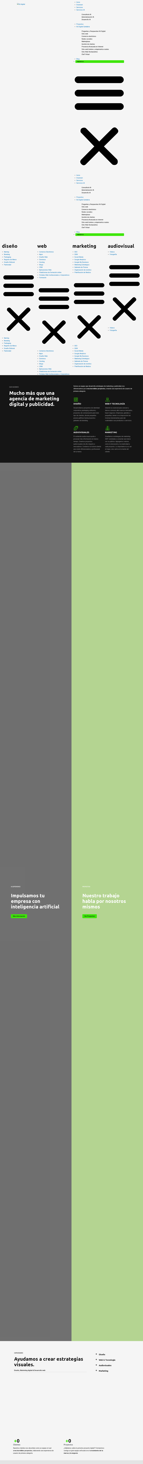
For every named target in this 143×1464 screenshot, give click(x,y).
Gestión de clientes (88, 44)
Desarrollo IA (86, 19)
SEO (75, 252)
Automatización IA (88, 17)
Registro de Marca (10, 259)
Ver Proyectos (89, 916)
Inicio (78, 2)
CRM (41, 267)
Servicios (79, 7)
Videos (112, 252)
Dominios (42, 259)
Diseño (102, 1354)
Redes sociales (87, 39)
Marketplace (86, 41)
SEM (76, 254)
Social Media (78, 257)
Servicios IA (80, 10)
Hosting (42, 262)
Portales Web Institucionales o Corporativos (54, 275)
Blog (77, 59)
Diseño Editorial (9, 262)
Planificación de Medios (82, 272)
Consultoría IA (86, 14)
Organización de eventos (82, 270)
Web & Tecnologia (107, 1360)
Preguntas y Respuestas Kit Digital (93, 31)
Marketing (103, 1371)
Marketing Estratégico (81, 265)
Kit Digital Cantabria (83, 27)
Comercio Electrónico (46, 252)
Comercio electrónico (89, 36)
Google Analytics (80, 259)
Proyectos (79, 24)
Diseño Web (43, 257)
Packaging (7, 257)
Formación (42, 278)
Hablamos (80, 61)
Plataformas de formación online (50, 272)
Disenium (79, 5)
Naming (6, 252)
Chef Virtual (85, 54)
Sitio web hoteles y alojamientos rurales (95, 49)
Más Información (19, 916)
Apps (41, 254)
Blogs (41, 265)
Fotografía (113, 254)
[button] (99, 119)
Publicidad (7, 265)
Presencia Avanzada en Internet (92, 47)
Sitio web (85, 34)
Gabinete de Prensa (81, 267)
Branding (7, 254)
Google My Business (81, 262)
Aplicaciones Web (45, 270)
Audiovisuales (105, 1365)
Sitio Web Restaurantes (90, 52)
